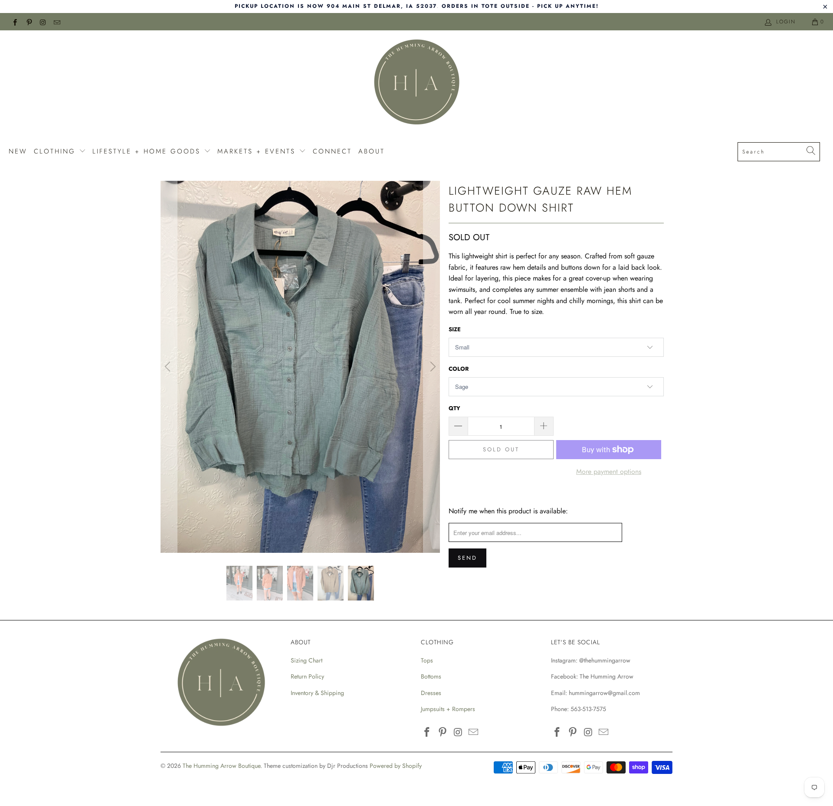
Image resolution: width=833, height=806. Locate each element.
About (371, 151)
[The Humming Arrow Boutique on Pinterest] (28, 22)
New (18, 151)
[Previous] (168, 367)
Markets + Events (258, 151)
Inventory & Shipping (317, 693)
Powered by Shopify (396, 765)
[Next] (431, 367)
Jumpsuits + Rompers (448, 709)
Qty (454, 408)
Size (455, 329)
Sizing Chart (306, 660)
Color (459, 369)
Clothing (56, 151)
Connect (332, 151)
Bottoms (431, 676)
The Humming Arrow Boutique (221, 765)
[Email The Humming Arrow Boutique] (56, 22)
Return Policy (307, 676)
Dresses (431, 693)
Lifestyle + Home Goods (148, 151)
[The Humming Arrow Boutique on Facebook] (14, 22)
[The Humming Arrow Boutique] (416, 83)
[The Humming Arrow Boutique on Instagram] (42, 22)
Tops (427, 660)
